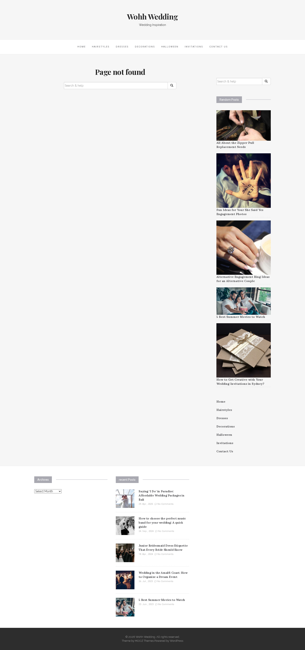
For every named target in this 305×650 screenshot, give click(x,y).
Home (81, 46)
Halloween (169, 46)
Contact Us (218, 46)
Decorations (145, 46)
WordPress (176, 640)
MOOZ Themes (144, 640)
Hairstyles (101, 46)
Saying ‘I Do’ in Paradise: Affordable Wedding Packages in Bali (161, 495)
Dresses (122, 46)
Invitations (194, 46)
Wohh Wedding (152, 16)
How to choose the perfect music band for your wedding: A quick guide (162, 523)
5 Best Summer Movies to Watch (240, 317)
